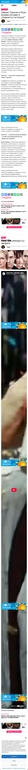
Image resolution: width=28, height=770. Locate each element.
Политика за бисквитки (7, 768)
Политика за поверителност (19, 768)
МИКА (8, 21)
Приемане (14, 756)
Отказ (14, 760)
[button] (25, 738)
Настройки (14, 765)
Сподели (6, 32)
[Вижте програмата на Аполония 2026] (14, 3)
